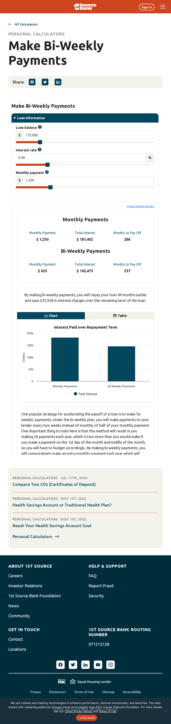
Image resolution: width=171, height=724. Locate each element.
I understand (86, 717)
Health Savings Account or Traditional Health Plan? (62, 504)
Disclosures (57, 692)
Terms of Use (84, 692)
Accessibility (132, 692)
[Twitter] (45, 82)
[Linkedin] (58, 82)
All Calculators (26, 24)
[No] (166, 711)
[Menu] (162, 7)
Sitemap (108, 692)
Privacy (35, 692)
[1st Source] (85, 6)
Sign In (147, 7)
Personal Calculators (32, 536)
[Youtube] (98, 665)
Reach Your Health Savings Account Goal (52, 525)
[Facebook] (32, 82)
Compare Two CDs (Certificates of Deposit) (54, 484)
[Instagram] (110, 665)
